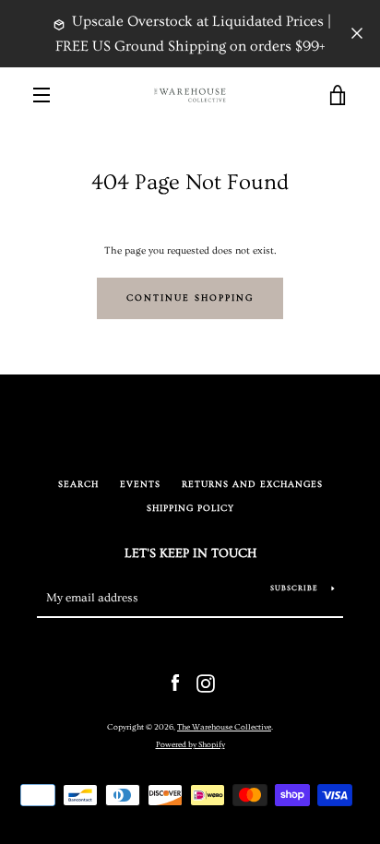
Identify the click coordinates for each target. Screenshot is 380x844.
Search (78, 485)
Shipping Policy (190, 509)
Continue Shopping (190, 298)
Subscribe (294, 588)
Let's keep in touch (190, 553)
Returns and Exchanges (252, 485)
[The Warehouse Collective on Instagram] (205, 681)
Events (140, 485)
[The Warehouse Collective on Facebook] (175, 681)
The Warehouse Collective (224, 726)
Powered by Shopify (190, 744)
